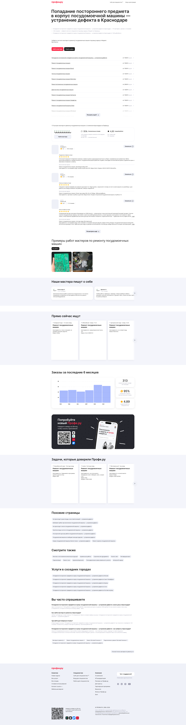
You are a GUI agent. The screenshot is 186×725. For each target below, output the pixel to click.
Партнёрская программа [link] (102, 686)
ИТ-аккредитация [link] (100, 678)
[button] (128, 146)
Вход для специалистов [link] (80, 678)
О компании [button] (99, 675)
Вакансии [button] (98, 689)
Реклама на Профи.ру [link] (101, 681)
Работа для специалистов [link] (81, 681)
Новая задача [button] (56, 675)
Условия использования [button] (59, 684)
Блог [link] (96, 694)
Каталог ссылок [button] (56, 686)
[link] (57, 49)
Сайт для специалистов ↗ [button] (81, 675)
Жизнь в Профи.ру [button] (100, 692)
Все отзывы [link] (55, 681)
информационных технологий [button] (103, 711)
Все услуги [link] (55, 678)
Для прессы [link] (98, 684)
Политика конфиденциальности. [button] (111, 714)
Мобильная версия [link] (57, 689)
